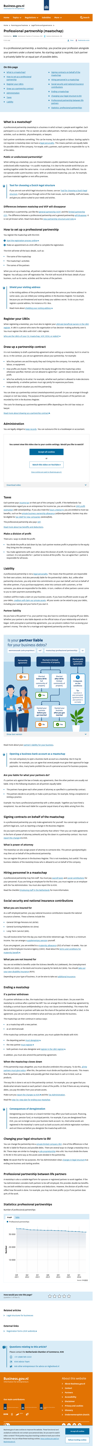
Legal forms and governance (41, 25)
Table (17, 1217)
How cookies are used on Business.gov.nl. (46, 472)
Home (6, 25)
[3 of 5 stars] (60, 1296)
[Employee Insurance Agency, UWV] (27, 1414)
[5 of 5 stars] (69, 1296)
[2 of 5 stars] (55, 1296)
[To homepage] (46, 5)
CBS (83, 1280)
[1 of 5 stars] (50, 1296)
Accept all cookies (77, 1431)
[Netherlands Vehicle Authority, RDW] (19, 1414)
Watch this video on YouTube (45, 464)
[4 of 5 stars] (64, 1296)
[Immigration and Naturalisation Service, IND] (47, 1407)
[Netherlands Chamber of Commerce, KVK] (6, 1414)
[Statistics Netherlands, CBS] (12, 1414)
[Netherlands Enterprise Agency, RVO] (11, 1407)
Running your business (19, 25)
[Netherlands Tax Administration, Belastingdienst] (29, 1407)
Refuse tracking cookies (77, 1440)
